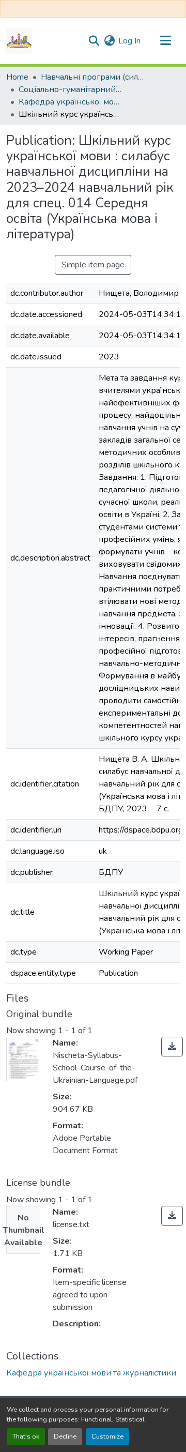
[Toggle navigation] (165, 41)
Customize (107, 1436)
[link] (172, 1046)
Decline (65, 1436)
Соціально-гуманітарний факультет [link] (70, 89)
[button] (19, 41)
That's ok (25, 1436)
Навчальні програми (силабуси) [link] (92, 77)
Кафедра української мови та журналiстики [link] (70, 102)
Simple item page (93, 264)
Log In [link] (129, 41)
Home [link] (17, 77)
